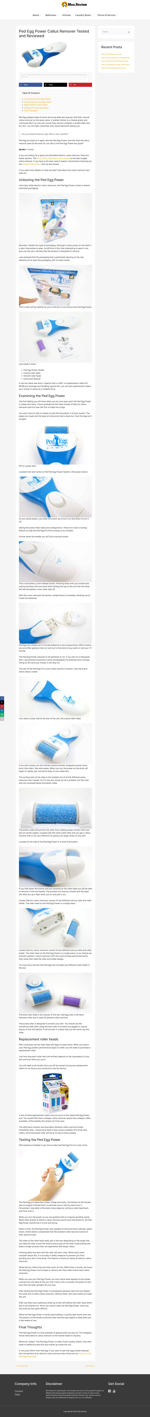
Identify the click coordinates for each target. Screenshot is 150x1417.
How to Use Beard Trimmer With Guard (115, 65)
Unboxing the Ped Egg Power (37, 99)
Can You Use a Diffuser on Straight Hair (115, 58)
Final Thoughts (31, 110)
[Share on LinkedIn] (2, 711)
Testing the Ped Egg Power (36, 108)
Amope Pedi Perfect (31, 164)
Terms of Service (106, 15)
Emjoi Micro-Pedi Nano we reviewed (53, 158)
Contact (19, 1391)
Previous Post (22, 1366)
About (36, 15)
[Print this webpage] (2, 719)
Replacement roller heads (36, 105)
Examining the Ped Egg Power (37, 102)
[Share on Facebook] (2, 698)
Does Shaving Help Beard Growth (113, 68)
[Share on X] (2, 702)
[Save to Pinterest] (2, 706)
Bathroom (51, 15)
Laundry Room (83, 15)
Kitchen (66, 15)
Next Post (90, 1366)
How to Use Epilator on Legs (111, 54)
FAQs (17, 1394)
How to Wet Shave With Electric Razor (114, 61)
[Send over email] (2, 715)
